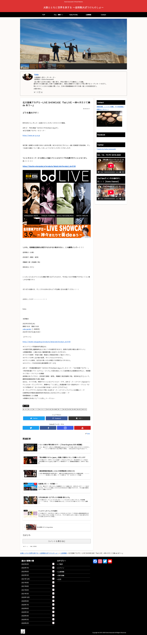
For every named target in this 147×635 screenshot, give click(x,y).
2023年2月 (37, 564)
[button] (22, 41)
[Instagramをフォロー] (39, 92)
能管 (80, 409)
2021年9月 (37, 582)
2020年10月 (37, 597)
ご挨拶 (60, 564)
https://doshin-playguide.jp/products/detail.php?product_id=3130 (49, 166)
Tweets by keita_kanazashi (106, 149)
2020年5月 (37, 612)
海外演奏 (61, 575)
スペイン (61, 568)
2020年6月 (37, 608)
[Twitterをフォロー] (35, 92)
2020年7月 (37, 605)
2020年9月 (37, 601)
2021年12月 (37, 579)
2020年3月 (37, 619)
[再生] (99, 172)
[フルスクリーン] (123, 172)
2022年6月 (37, 571)
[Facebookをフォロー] (37, 92)
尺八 (61, 409)
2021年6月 (37, 590)
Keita (36, 74)
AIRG (25, 409)
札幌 (65, 409)
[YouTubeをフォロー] (42, 92)
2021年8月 (37, 586)
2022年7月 (37, 568)
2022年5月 (37, 575)
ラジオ (35, 409)
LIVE (31, 409)
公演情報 (26, 406)
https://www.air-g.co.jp (31, 135)
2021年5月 (37, 593)
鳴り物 (84, 409)
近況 (59, 579)
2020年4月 (37, 616)
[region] (73, 44)
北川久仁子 (42, 409)
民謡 (70, 409)
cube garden (27, 329)
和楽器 (55, 409)
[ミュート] (120, 172)
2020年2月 (37, 623)
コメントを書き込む (56, 541)
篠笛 (75, 409)
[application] (111, 166)
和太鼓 (49, 409)
